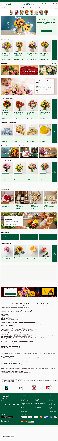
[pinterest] (14, 404)
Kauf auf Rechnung (23, 404)
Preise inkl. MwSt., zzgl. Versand (5, 421)
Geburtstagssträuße (4, 327)
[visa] (46, 417)
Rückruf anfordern (5, 401)
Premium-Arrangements (8, 328)
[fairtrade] (7, 388)
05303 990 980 (30, 4)
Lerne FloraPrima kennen (39, 92)
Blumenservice (37, 397)
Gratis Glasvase (23, 399)
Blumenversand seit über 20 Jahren (26, 412)
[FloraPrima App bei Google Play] (10, 417)
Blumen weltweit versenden (25, 408)
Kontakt (50, 408)
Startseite (50, 399)
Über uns (36, 404)
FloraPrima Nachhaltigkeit (24, 397)
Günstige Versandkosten (24, 410)
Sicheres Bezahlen (51, 412)
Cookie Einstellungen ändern (53, 411)
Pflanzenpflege (37, 399)
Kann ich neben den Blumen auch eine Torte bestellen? (7, 436)
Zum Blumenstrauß (47, 30)
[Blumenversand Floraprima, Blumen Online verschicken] (6, 5)
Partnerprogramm (51, 410)
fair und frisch (9, 316)
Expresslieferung (14, 316)
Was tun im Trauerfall (38, 407)
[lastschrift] (30, 417)
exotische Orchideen (23, 329)
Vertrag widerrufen (51, 400)
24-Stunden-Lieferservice (24, 411)
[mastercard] (41, 417)
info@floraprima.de (5, 400)
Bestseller (2, 328)
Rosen (10, 329)
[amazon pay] (55, 417)
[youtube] (18, 404)
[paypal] (36, 417)
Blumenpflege (37, 400)
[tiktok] (9, 404)
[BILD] (49, 387)
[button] (4, 432)
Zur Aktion (11, 293)
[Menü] (22, 386)
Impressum (50, 407)
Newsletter (50, 403)
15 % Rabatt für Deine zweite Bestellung (26, 403)
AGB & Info (50, 397)
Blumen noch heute (23, 407)
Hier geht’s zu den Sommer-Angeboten (10, 224)
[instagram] (5, 404)
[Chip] (34, 387)
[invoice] (24, 417)
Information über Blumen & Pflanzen (40, 403)
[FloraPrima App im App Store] (4, 417)
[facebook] (1, 404)
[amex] (51, 417)
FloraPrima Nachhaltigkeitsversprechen (11, 381)
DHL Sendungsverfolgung (52, 404)
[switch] (20, 388)
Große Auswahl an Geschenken (25, 400)
